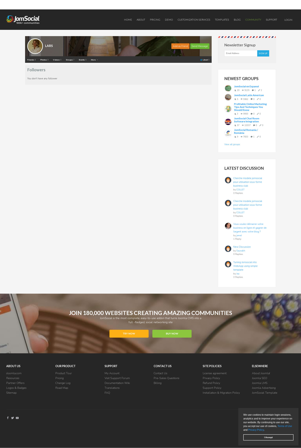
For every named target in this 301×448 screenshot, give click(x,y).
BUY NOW (172, 333)
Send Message (200, 46)
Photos (44, 60)
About (141, 19)
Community (253, 19)
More (93, 60)
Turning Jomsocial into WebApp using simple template (245, 266)
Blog (237, 19)
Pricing (155, 19)
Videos (57, 60)
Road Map (61, 388)
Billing (157, 383)
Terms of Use (284, 426)
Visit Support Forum (117, 378)
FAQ (107, 393)
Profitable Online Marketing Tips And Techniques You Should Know (250, 106)
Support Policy (212, 388)
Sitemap (11, 393)
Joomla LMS (259, 383)
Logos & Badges (16, 388)
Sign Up (263, 53)
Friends (31, 60)
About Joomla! (261, 373)
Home (128, 19)
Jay (237, 273)
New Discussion (242, 247)
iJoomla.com (13, 373)
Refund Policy (211, 383)
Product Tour (63, 373)
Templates (222, 19)
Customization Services (194, 19)
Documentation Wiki (117, 383)
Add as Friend (180, 46)
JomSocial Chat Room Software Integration (246, 120)
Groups (70, 60)
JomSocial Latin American (249, 95)
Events (82, 60)
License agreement (215, 373)
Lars (49, 46)
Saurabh (240, 250)
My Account (112, 373)
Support (271, 19)
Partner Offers (15, 383)
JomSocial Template (264, 393)
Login (288, 19)
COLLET (240, 189)
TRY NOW (129, 333)
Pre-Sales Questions (166, 378)
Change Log (62, 383)
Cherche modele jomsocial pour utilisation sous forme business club (247, 181)
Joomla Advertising (264, 388)
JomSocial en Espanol (246, 86)
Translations (112, 388)
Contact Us (160, 373)
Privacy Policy (256, 430)
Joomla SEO (259, 378)
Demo (169, 19)
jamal (239, 235)
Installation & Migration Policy (221, 393)
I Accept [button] (268, 437)
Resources (12, 378)
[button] (265, 430)
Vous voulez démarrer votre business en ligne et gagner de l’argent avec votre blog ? (250, 227)
